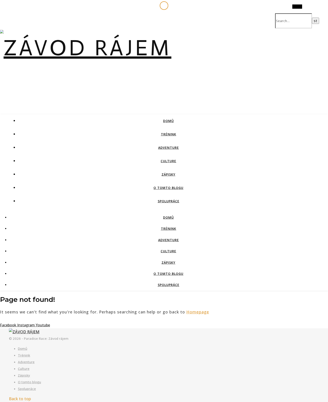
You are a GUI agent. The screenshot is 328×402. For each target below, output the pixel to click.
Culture (168, 161)
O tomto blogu (168, 188)
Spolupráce (168, 201)
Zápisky (168, 174)
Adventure (168, 147)
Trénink (168, 134)
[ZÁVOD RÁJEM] (85, 47)
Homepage (197, 312)
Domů (168, 121)
